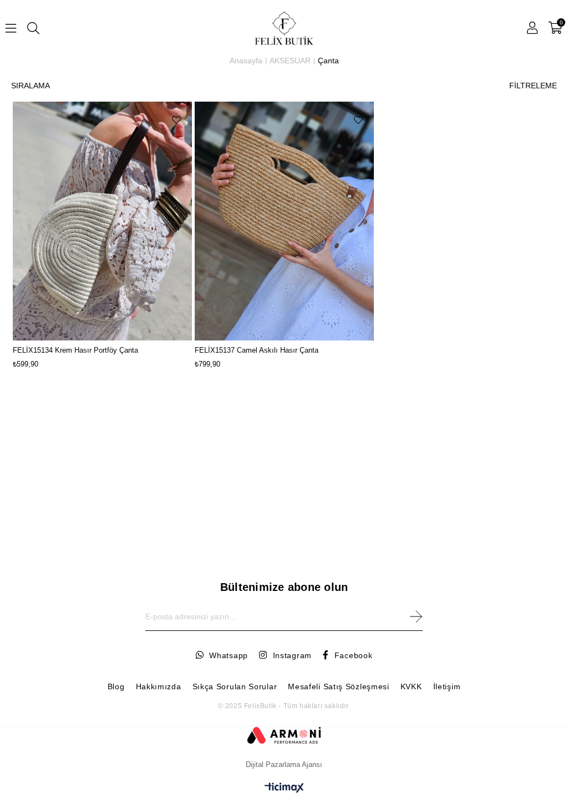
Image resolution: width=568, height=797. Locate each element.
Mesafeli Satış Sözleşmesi (338, 686)
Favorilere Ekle (177, 120)
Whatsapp (228, 655)
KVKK (411, 686)
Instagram (292, 655)
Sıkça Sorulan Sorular (234, 686)
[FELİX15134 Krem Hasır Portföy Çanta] (102, 221)
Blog (116, 686)
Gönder (416, 617)
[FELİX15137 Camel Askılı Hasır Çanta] (284, 221)
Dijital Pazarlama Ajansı (284, 764)
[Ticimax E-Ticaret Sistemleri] (284, 788)
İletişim (447, 686)
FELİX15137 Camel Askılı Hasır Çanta (256, 350)
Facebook (353, 655)
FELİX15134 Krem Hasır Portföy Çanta (75, 350)
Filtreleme (533, 85)
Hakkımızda (158, 686)
